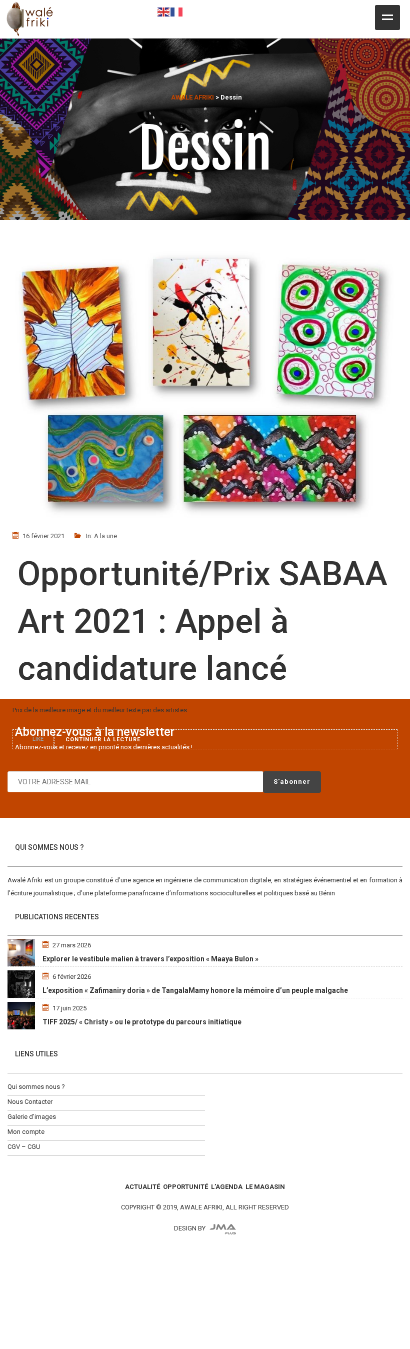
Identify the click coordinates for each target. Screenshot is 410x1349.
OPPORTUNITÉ (185, 1186)
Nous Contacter (30, 1101)
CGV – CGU (24, 1146)
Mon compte (26, 1131)
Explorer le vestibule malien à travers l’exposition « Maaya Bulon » (150, 959)
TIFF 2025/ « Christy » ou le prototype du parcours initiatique (142, 1022)
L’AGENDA (226, 1186)
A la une (105, 536)
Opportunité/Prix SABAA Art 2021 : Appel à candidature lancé (203, 621)
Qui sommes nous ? (36, 1086)
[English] (164, 11)
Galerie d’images (32, 1116)
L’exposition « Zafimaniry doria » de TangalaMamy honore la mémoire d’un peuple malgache (195, 990)
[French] (177, 11)
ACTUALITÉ (142, 1186)
